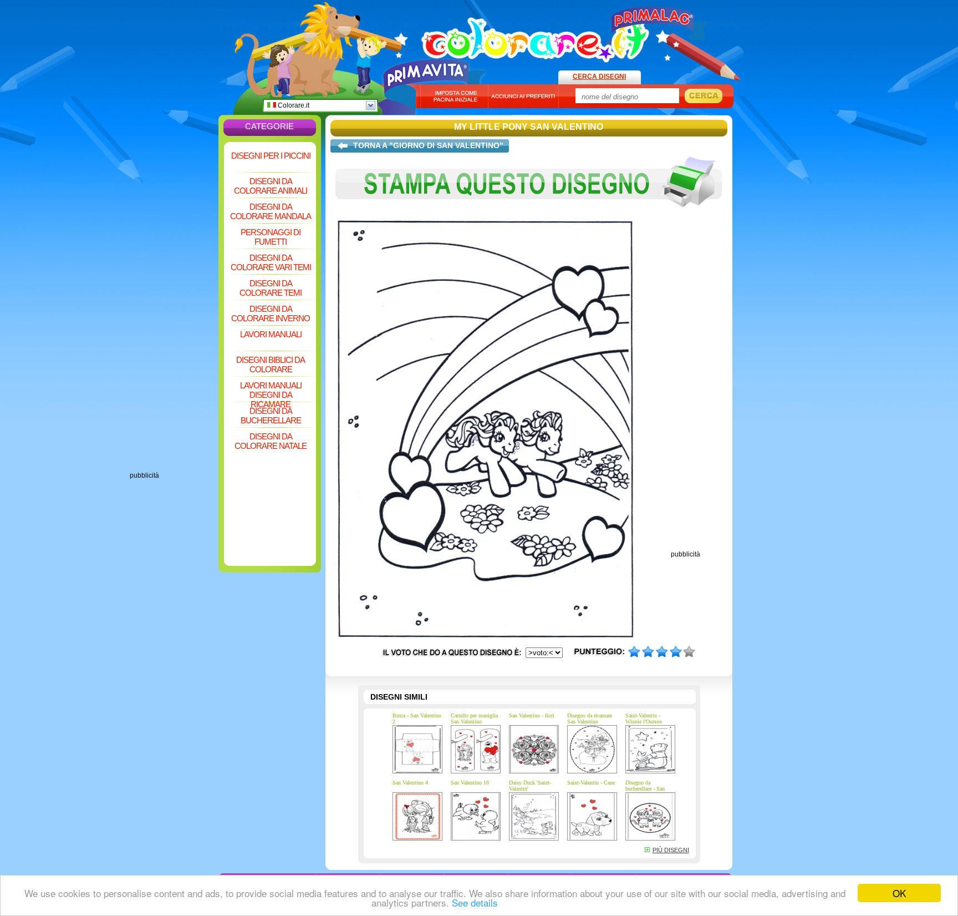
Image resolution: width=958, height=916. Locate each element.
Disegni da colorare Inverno (270, 313)
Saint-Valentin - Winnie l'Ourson (643, 718)
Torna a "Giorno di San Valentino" (428, 145)
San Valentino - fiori (531, 715)
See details (475, 902)
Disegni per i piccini (270, 155)
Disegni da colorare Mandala (270, 211)
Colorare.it (292, 105)
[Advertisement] (174, 305)
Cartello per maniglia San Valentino (474, 718)
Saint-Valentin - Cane (591, 783)
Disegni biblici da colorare (270, 364)
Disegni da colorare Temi (271, 288)
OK (899, 893)
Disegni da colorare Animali (270, 185)
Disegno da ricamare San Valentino (589, 718)
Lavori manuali (271, 334)
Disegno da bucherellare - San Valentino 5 (645, 789)
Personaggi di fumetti (270, 236)
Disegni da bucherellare (271, 415)
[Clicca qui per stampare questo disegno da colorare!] (529, 215)
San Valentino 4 (410, 783)
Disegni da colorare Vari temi (271, 262)
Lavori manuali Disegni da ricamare (271, 391)
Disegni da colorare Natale (271, 441)
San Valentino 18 (470, 783)
